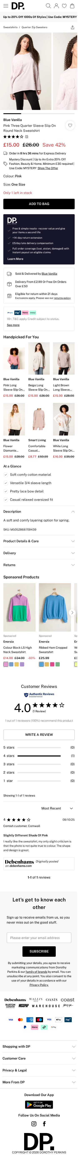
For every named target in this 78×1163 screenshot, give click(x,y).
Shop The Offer (48, 168)
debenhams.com (20, 865)
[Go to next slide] (72, 612)
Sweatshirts (10, 27)
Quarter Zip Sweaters (34, 27)
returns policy (62, 298)
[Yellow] (16, 664)
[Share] (72, 27)
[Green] (57, 664)
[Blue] (11, 664)
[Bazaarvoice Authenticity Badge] (39, 695)
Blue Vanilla (12, 120)
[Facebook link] (44, 1123)
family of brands (36, 971)
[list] (39, 73)
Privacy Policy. (39, 985)
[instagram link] (33, 1123)
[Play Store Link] (39, 1104)
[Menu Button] (5, 5)
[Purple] (22, 664)
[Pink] (6, 664)
